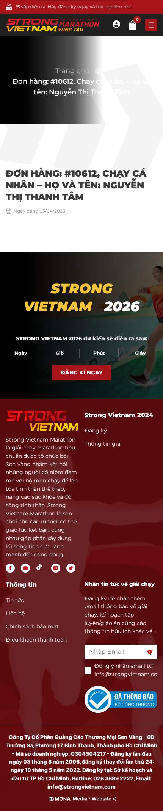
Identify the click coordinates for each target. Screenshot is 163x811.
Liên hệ (15, 613)
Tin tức (15, 600)
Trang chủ (72, 71)
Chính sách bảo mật (32, 626)
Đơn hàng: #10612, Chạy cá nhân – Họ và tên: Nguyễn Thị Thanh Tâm (82, 86)
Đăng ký (96, 430)
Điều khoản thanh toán (36, 639)
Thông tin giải (103, 443)
